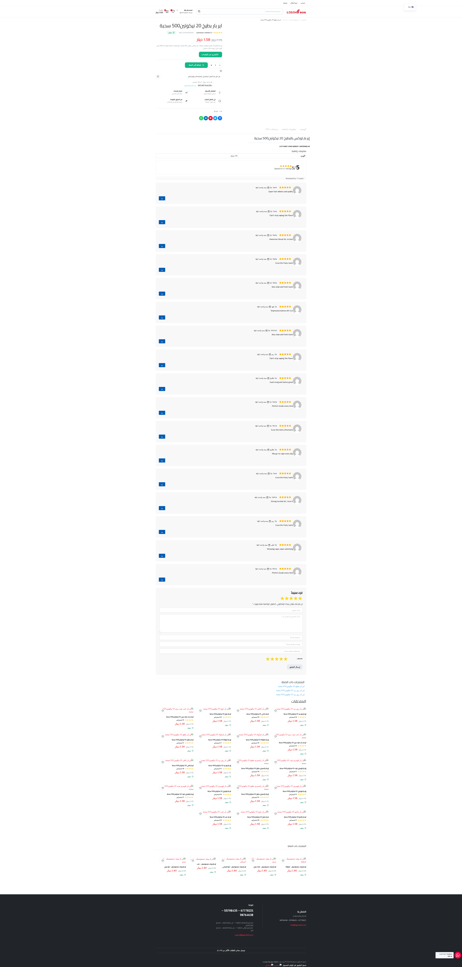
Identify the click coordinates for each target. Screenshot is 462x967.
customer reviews (204, 33)
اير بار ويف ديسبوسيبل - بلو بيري (175, 866)
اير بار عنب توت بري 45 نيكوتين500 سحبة (179, 716)
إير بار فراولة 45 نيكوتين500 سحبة (257, 739)
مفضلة (285, 3)
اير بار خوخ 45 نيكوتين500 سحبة (258, 816)
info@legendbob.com (298, 925)
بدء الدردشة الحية (190, 85)
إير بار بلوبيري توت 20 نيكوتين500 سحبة (180, 794)
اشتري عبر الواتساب (209, 54)
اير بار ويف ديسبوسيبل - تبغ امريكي (234, 866)
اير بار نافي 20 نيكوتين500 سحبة (182, 765)
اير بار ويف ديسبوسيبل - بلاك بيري (264, 866)
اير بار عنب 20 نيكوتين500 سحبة (220, 816)
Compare (162, 715)
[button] (221, 71)
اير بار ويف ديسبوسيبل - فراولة (296, 866)
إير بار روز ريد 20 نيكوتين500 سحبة (290, 690)
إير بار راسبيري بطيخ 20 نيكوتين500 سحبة (255, 768)
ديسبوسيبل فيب (294, 20)
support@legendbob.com (244, 935)
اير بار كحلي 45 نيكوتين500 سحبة (257, 713)
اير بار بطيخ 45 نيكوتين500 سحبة (291, 686)
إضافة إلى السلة (195, 65)
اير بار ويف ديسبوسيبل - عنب (206, 864)
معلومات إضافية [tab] (289, 129)
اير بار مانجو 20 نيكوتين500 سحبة (295, 816)
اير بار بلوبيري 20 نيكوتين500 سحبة (219, 791)
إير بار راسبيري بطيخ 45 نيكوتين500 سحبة (255, 794)
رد (162, 198)
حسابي (303, 3)
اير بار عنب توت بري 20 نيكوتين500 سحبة (292, 742)
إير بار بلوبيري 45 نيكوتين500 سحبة (294, 791)
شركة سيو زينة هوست (270, 961)
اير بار (285, 20)
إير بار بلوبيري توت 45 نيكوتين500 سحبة (293, 768)
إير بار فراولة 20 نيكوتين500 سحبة (219, 739)
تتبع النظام (294, 3)
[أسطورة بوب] (296, 11)
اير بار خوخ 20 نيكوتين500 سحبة (220, 713)
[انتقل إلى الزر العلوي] (457, 962)
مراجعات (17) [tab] (272, 129)
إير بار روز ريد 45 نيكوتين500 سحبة (290, 694)
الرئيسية (303, 20)
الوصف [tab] (303, 129)
